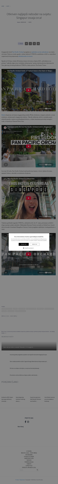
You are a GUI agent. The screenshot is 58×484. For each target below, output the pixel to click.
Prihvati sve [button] (23, 244)
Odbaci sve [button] (34, 244)
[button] (29, 248)
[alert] (29, 242)
